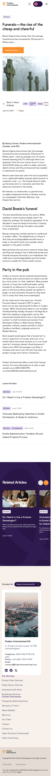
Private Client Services (12, 680)
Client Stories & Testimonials (15, 733)
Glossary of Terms (10, 705)
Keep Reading (11, 50)
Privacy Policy (43, 770)
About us (6, 715)
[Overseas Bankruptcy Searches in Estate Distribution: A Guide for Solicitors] (25, 414)
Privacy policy (7, 764)
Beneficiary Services (11, 694)
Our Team (6, 719)
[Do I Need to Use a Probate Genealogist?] (25, 396)
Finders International (12, 362)
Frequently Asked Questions (15, 701)
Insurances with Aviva (12, 689)
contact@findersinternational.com (21, 664)
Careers (5, 724)
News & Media (8, 710)
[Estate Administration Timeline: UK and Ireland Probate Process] (25, 434)
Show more (46, 103)
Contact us (7, 728)
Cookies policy (21, 764)
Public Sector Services (12, 685)
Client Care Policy (10, 738)
